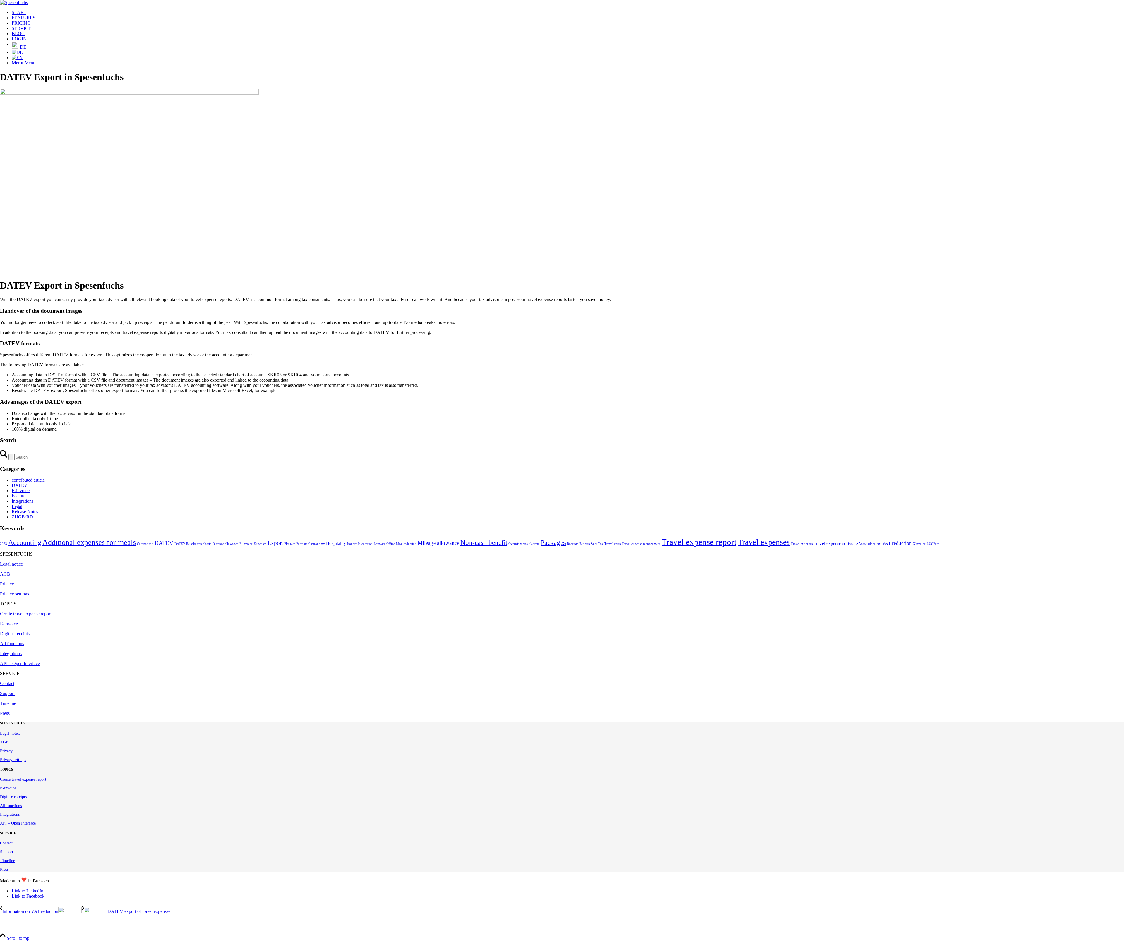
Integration (365, 543)
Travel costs (612, 543)
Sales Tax (597, 543)
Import (352, 543)
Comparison (145, 543)
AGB (5, 573)
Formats (301, 543)
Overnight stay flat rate (523, 543)
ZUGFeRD (22, 516)
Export (275, 543)
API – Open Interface (20, 663)
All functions (12, 643)
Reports (584, 543)
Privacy (7, 583)
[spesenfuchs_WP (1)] (14, 2)
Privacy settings (14, 593)
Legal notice (11, 563)
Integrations (22, 501)
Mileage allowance (438, 543)
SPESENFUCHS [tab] (16, 554)
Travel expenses (764, 542)
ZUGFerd (933, 543)
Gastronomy (316, 543)
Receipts (572, 543)
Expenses (260, 543)
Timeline (8, 703)
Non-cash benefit (483, 542)
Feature (18, 495)
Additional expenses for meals (89, 542)
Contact (7, 683)
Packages (553, 542)
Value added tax (870, 543)
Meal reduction (406, 543)
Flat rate (289, 543)
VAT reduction (897, 543)
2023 (3, 543)
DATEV (20, 485)
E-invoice (21, 490)
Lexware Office (384, 543)
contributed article (28, 480)
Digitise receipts (15, 633)
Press (5, 713)
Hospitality (336, 543)
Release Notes (25, 511)
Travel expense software (836, 543)
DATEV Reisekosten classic (192, 543)
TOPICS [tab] (8, 603)
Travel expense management (641, 543)
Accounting (24, 542)
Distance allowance (225, 543)
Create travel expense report (26, 613)
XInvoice (919, 543)
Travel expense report (699, 542)
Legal (17, 506)
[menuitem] (568, 12)
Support (7, 693)
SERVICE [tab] (10, 673)
